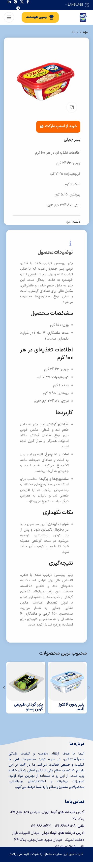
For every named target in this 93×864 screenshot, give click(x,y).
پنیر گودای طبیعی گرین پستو (28, 707)
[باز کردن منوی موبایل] (9, 17)
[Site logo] (83, 17)
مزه (85, 32)
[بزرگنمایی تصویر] (72, 107)
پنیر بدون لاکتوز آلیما (71, 707)
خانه (75, 32)
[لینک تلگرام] (18, 8)
